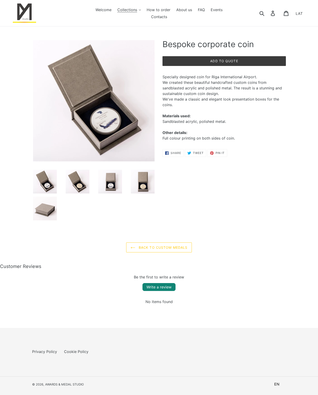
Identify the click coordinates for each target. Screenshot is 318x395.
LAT (299, 13)
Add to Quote (224, 61)
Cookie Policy (76, 351)
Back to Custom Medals (163, 247)
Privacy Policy (44, 351)
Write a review (159, 287)
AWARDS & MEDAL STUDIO (64, 384)
